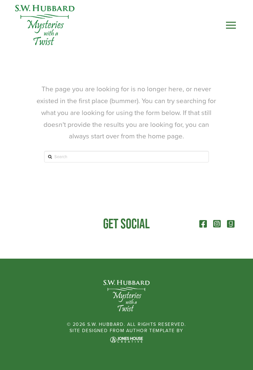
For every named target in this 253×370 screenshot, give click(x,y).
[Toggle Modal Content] (231, 25)
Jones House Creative (126, 340)
